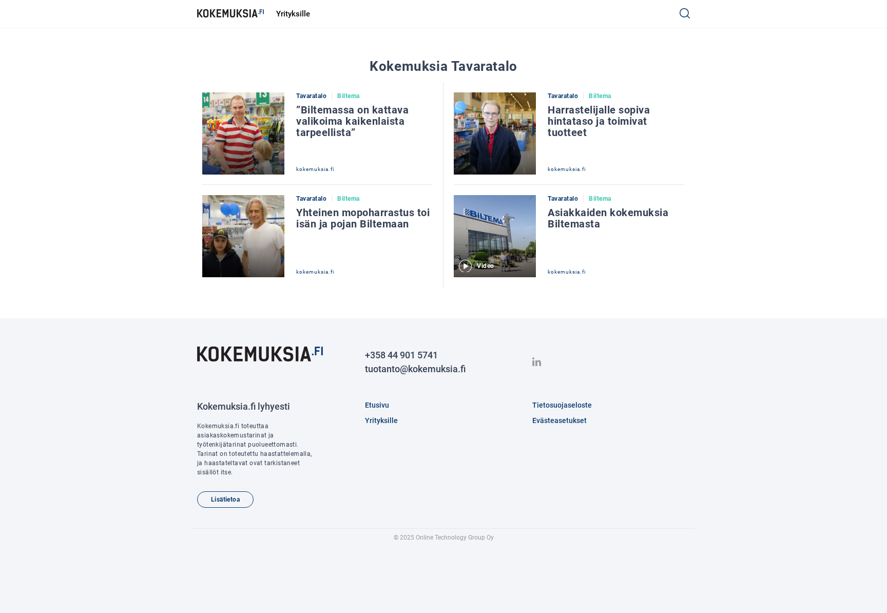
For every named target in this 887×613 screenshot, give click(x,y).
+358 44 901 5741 (401, 355)
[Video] (495, 199)
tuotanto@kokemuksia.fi (415, 368)
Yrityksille (293, 13)
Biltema (348, 96)
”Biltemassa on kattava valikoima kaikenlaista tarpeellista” (352, 121)
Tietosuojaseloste (562, 405)
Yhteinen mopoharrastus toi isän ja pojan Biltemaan (363, 218)
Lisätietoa (225, 499)
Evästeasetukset (559, 420)
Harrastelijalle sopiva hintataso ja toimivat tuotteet (599, 121)
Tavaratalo (311, 96)
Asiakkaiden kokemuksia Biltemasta (608, 218)
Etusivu (377, 405)
